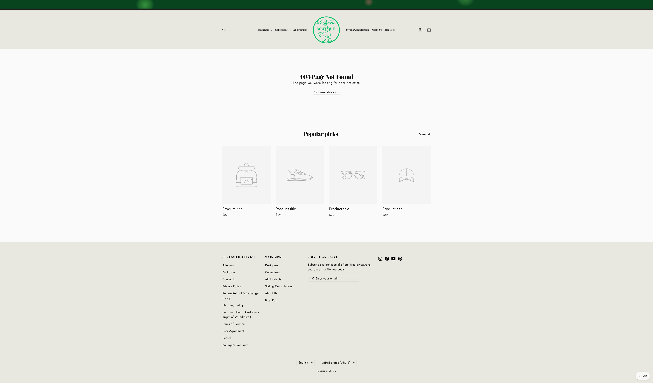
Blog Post (389, 29)
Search (227, 338)
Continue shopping (326, 92)
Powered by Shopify (326, 370)
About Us (377, 29)
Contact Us (229, 279)
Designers (264, 29)
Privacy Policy (231, 286)
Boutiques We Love (235, 345)
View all (425, 134)
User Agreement (233, 331)
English (303, 362)
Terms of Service (233, 324)
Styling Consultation (357, 29)
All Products (300, 29)
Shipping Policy (233, 305)
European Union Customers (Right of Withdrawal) (240, 314)
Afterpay (228, 265)
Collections (281, 29)
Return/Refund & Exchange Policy (240, 295)
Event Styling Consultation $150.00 (375, 4)
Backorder (229, 272)
